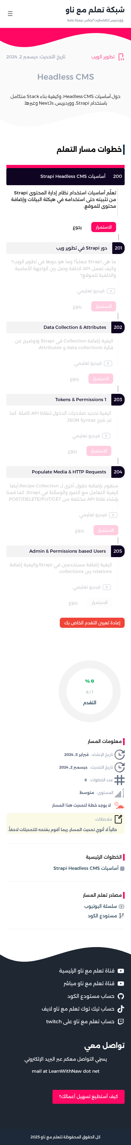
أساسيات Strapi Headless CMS (86, 868)
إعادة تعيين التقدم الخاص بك (92, 622)
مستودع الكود (102, 916)
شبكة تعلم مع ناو (95, 10)
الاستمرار (104, 227)
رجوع (77, 227)
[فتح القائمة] (10, 13)
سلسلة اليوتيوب (100, 906)
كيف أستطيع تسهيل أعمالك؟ (88, 1096)
